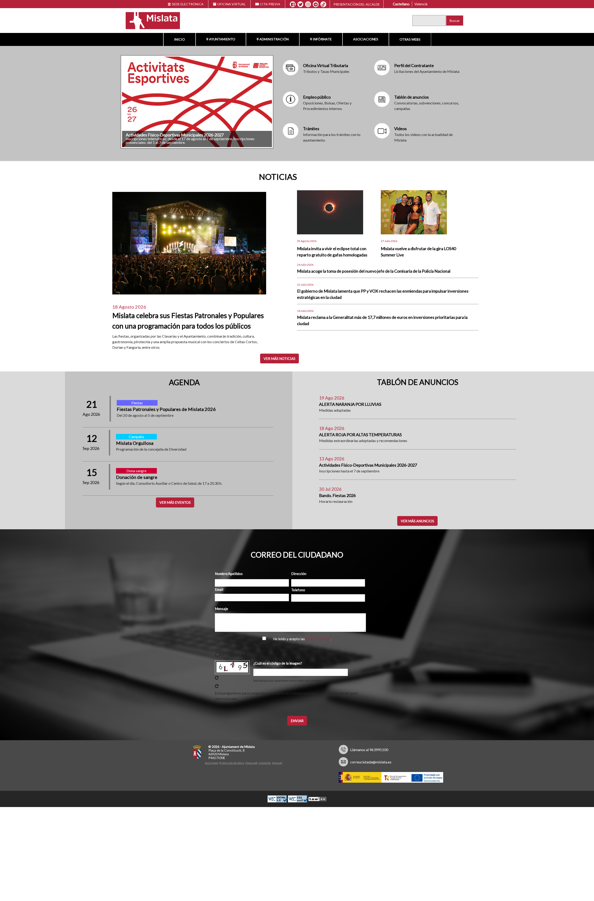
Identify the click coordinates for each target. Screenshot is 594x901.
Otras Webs (409, 39)
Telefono (298, 590)
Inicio (179, 39)
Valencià (420, 4)
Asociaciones (365, 39)
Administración (273, 39)
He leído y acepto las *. (303, 639)
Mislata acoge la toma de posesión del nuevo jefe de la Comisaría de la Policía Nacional (373, 271)
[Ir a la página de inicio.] (150, 20)
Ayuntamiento (222, 39)
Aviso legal (211, 763)
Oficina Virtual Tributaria (325, 65)
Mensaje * (222, 609)
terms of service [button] (319, 639)
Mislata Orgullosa (134, 443)
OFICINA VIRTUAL (231, 4)
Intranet (277, 763)
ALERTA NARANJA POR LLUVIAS (350, 404)
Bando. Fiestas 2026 (337, 495)
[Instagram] (308, 4)
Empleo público (317, 97)
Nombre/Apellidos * (230, 574)
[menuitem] (179, 39)
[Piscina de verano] (197, 102)
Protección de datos (231, 763)
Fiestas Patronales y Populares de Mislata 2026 (166, 409)
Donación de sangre (136, 477)
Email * (220, 589)
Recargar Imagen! (217, 678)
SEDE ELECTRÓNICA (187, 4)
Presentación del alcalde (356, 4)
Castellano (401, 4)
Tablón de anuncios (411, 97)
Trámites (311, 128)
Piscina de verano (141, 134)
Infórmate (322, 39)
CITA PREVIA (270, 4)
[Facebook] (293, 4)
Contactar (265, 763)
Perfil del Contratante (414, 65)
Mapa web (251, 763)
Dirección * (300, 574)
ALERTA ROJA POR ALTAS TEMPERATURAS (360, 434)
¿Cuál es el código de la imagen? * (278, 663)
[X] (300, 4)
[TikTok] (323, 4)
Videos (400, 128)
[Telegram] (316, 4)
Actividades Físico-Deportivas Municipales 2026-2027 (368, 465)
